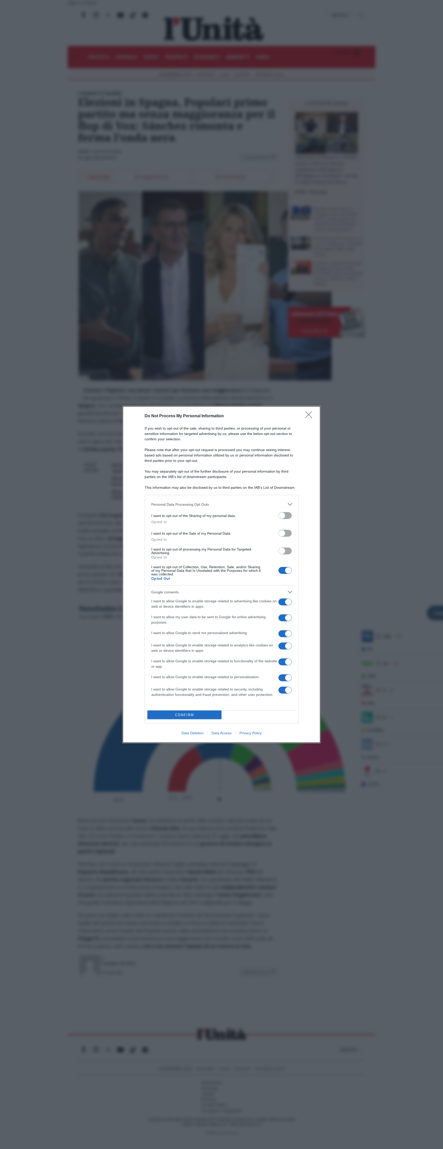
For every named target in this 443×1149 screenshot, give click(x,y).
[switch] (285, 515)
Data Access (221, 733)
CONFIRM (184, 715)
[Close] (310, 416)
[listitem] (221, 504)
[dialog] (221, 574)
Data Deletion (193, 733)
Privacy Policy (250, 733)
